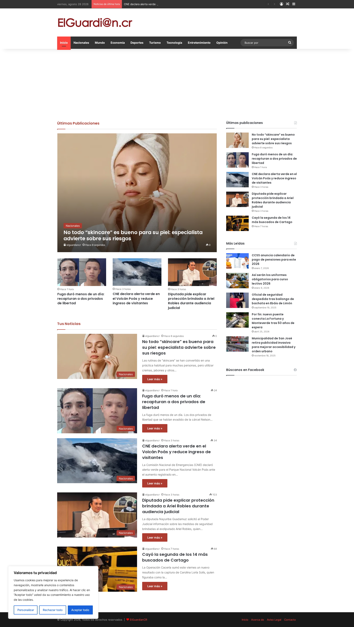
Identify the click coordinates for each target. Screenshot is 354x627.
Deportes (136, 42)
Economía (118, 42)
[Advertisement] (177, 83)
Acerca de (257, 619)
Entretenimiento (199, 42)
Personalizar (25, 610)
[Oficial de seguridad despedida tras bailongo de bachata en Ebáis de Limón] (237, 300)
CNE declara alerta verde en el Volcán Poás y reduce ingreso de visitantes (171, 4)
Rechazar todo (52, 610)
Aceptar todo (80, 610)
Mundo (100, 42)
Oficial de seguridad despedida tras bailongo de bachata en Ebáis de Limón (273, 299)
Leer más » (154, 379)
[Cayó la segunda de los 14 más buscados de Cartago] (237, 223)
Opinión (222, 42)
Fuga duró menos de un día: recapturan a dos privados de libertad (80, 299)
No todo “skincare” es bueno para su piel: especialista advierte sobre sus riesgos (179, 347)
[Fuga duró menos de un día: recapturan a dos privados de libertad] (81, 272)
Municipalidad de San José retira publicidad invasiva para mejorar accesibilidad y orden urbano (273, 344)
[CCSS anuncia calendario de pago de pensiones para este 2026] (237, 261)
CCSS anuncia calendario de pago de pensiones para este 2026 (274, 259)
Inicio (64, 42)
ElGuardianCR (138, 619)
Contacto (290, 619)
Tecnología (174, 42)
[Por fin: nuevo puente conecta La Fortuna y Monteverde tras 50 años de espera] (237, 320)
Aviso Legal (274, 619)
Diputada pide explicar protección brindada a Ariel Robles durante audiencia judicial (191, 301)
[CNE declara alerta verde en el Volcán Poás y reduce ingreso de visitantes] (137, 272)
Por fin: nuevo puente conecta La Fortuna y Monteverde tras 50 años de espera (273, 320)
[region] (53, 592)
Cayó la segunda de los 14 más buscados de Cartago (175, 557)
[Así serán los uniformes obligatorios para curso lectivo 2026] (237, 280)
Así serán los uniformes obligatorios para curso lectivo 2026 (270, 279)
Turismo (155, 42)
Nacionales (81, 42)
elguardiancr (74, 244)
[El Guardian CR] (95, 22)
